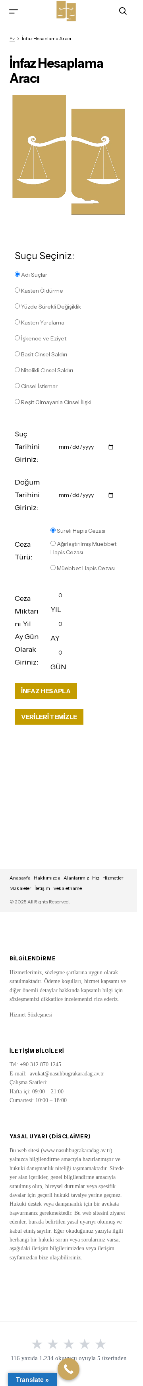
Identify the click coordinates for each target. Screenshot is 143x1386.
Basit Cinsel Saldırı (43, 354)
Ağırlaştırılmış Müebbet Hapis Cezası (83, 548)
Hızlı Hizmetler (108, 878)
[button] (13, 11)
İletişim (42, 888)
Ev (12, 38)
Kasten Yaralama (42, 322)
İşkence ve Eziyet (43, 338)
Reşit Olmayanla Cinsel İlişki (55, 402)
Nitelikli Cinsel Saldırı (46, 370)
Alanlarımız (76, 878)
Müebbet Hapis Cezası (85, 568)
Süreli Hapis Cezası (80, 530)
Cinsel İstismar (39, 386)
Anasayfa (20, 878)
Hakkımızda (47, 878)
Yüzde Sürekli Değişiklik (50, 306)
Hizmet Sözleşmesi (31, 1015)
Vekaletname (67, 888)
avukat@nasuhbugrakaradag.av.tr (67, 1074)
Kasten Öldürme (41, 290)
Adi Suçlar (33, 274)
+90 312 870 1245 (40, 1064)
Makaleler (20, 888)
